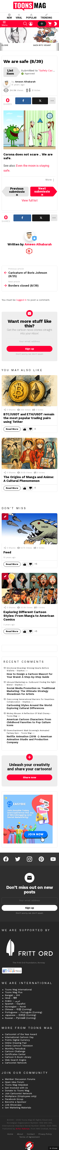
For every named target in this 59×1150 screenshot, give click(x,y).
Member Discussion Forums (20, 1079)
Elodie (5, 45)
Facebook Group (14, 1099)
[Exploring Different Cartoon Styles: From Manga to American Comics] (29, 588)
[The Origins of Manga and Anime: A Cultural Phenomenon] (29, 453)
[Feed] (29, 528)
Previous (1, 39)
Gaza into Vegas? (42, 45)
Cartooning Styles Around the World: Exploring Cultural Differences (29, 707)
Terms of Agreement (29, 1137)
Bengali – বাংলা (12, 995)
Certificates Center (15, 1054)
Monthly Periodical (15, 1048)
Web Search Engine (15, 1060)
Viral (19, 17)
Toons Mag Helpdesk (16, 1084)
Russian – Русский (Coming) (20, 1018)
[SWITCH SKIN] (55, 23)
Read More (12, 429)
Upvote (25, 429)
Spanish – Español (15, 1003)
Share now (29, 777)
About (20, 1134)
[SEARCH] (25, 23)
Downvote (31, 429)
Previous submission (17, 191)
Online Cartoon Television (19, 1045)
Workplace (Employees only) (20, 1096)
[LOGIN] (31, 23)
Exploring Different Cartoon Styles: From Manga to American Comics (28, 615)
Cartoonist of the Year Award (21, 1034)
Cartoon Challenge (15, 1051)
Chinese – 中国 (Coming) (18, 1009)
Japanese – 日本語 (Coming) (20, 1015)
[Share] (23, 100)
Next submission (42, 191)
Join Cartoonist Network (18, 1093)
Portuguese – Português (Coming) (23, 1012)
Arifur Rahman (23, 1129)
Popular (31, 17)
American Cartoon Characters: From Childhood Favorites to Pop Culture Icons (29, 722)
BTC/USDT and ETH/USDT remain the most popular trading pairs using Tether (28, 418)
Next (57, 39)
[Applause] (11, 576)
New (9, 17)
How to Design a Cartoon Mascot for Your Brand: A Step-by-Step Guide (29, 675)
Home (10, 1134)
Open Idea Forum (14, 1082)
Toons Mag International (18, 989)
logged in (21, 300)
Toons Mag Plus (13, 992)
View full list (30, 200)
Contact (31, 1134)
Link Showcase (13, 1104)
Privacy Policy (45, 1134)
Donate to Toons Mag (17, 1090)
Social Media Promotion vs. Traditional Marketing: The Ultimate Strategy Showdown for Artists (31, 691)
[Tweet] (40, 100)
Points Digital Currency (17, 1040)
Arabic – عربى (12, 1001)
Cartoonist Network (16, 1062)
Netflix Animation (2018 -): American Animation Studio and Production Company (29, 739)
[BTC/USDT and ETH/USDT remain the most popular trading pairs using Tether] (29, 390)
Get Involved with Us (16, 1087)
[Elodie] (15, 35)
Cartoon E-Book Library (18, 1057)
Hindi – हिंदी (11, 998)
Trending (46, 17)
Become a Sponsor (15, 1102)
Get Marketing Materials (18, 1107)
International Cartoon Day (19, 1037)
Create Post (42, 23)
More (48, 179)
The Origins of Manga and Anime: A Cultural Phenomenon (28, 479)
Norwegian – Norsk (15, 1006)
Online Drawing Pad (15, 1043)
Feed (7, 552)
